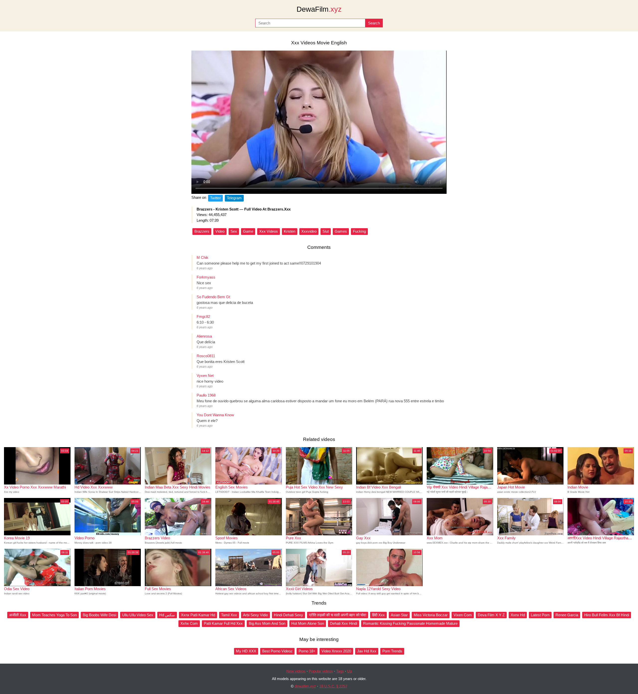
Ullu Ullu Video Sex (137, 615)
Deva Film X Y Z (491, 615)
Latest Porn (540, 615)
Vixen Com (463, 615)
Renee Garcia (567, 615)
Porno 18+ (307, 651)
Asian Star (399, 615)
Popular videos (321, 671)
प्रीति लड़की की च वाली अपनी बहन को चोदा (337, 615)
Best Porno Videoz (277, 651)
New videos (296, 671)
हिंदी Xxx (378, 615)
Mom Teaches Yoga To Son (54, 615)
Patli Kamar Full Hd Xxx (223, 623)
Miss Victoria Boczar (431, 615)
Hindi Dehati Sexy (288, 615)
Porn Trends (392, 651)
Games (341, 231)
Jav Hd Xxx (366, 651)
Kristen (289, 231)
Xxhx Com (189, 623)
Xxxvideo (309, 231)
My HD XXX (246, 651)
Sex (234, 231)
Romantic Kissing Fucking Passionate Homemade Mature (410, 623)
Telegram (234, 198)
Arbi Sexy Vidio (255, 615)
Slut (325, 231)
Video (220, 231)
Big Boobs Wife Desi (99, 615)
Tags (340, 671)
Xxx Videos (268, 231)
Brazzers (201, 231)
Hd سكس (167, 615)
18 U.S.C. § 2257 (333, 686)
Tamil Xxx (229, 615)
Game (248, 231)
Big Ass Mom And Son (267, 623)
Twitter (215, 198)
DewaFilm (319, 9)
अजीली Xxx (17, 615)
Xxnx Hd (518, 615)
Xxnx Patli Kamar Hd (198, 615)
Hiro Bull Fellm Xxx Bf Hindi (606, 615)
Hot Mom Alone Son (307, 623)
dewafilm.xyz (305, 686)
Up (349, 671)
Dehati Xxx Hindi (343, 623)
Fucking (359, 231)
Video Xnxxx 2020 (336, 651)
